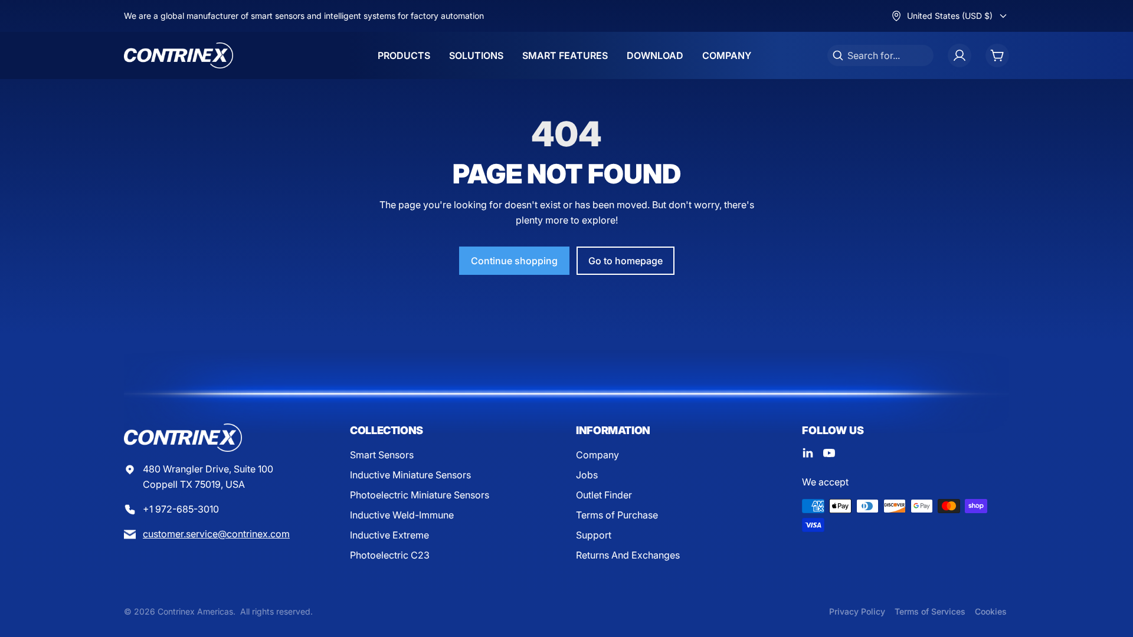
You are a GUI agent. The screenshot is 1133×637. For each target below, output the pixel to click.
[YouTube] (829, 453)
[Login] (959, 55)
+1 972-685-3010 (181, 509)
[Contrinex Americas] (178, 55)
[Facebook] (808, 453)
